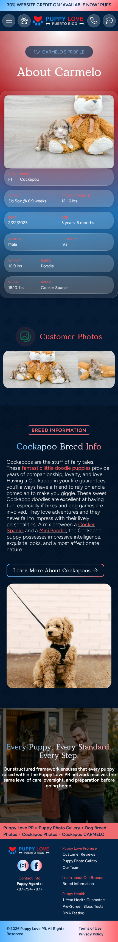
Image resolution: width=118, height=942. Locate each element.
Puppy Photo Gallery (59, 827)
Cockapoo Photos (39, 834)
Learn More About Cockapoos (52, 570)
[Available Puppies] (24, 20)
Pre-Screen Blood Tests (83, 906)
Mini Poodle (52, 530)
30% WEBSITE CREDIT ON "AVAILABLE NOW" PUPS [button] (59, 4)
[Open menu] (8, 20)
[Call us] (93, 20)
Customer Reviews (79, 854)
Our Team (71, 867)
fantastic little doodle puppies (56, 468)
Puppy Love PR (18, 827)
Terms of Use (90, 928)
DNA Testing (73, 913)
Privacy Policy (91, 934)
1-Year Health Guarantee (84, 900)
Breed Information (78, 883)
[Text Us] (109, 20)
